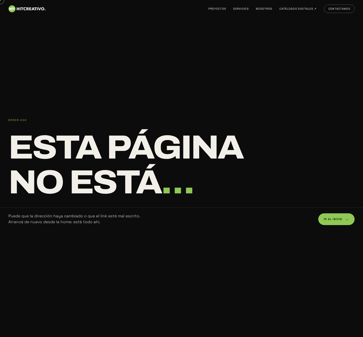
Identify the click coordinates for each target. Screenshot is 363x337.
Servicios (241, 8)
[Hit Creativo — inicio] (27, 8)
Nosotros (264, 8)
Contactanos (339, 8)
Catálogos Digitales (298, 8)
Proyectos (217, 8)
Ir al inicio (336, 219)
